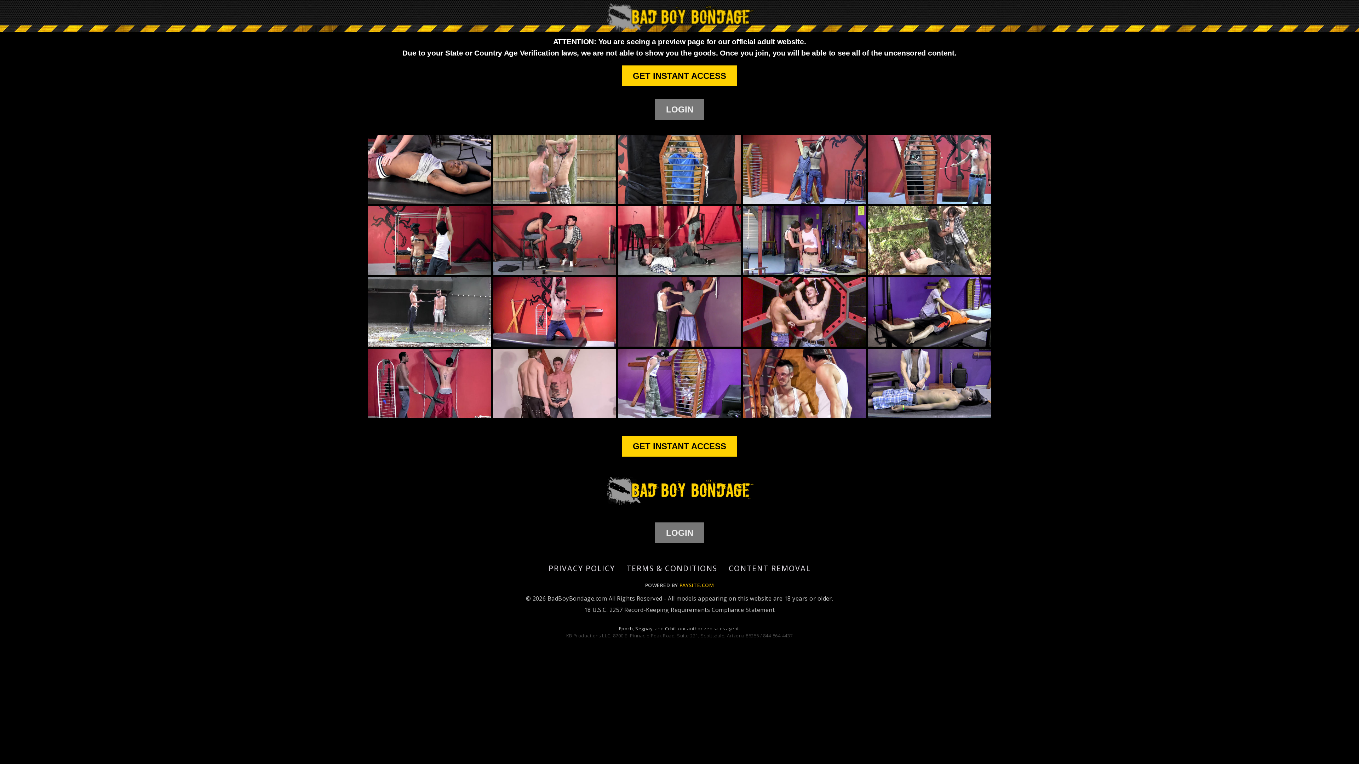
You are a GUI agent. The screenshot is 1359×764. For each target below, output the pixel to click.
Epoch (626, 628)
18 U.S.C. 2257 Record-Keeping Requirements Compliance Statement (679, 610)
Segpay (644, 628)
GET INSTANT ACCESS (679, 76)
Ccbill (671, 628)
